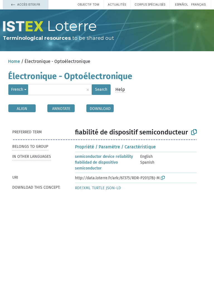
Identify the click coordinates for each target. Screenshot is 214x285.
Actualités (117, 4)
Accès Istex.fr (28, 4)
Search (101, 89)
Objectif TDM (88, 4)
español (181, 4)
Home (14, 61)
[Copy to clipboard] (194, 132)
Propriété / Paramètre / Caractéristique (115, 146)
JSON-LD (113, 188)
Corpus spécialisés (150, 4)
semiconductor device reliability (104, 156)
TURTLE (98, 188)
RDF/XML (83, 188)
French (17, 89)
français (198, 4)
